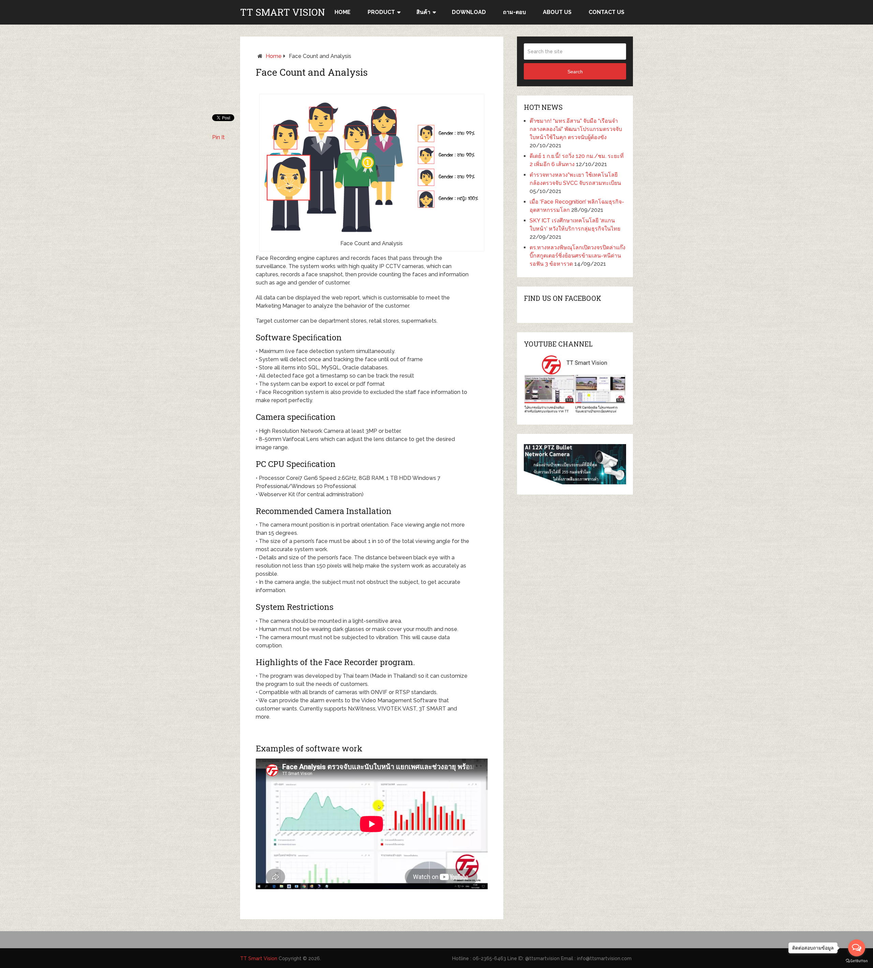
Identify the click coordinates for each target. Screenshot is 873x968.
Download (469, 12)
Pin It (218, 137)
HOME (343, 12)
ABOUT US (557, 12)
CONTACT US (606, 12)
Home (274, 56)
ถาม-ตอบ (514, 12)
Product (381, 12)
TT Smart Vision (282, 12)
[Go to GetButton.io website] (857, 961)
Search (575, 71)
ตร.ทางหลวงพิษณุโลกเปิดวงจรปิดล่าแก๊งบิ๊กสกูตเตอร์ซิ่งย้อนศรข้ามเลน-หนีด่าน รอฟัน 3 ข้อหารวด (577, 255)
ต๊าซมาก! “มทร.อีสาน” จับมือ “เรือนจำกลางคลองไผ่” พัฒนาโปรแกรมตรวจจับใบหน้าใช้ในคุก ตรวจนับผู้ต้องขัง (576, 129)
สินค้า (423, 12)
